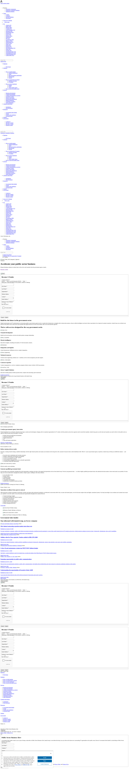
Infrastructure (11, 76)
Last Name (4, 289)
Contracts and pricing (7, 104)
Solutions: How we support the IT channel (12, 256)
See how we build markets (6, 442)
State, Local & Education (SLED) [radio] (14, 281)
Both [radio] (24, 281)
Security (10, 77)
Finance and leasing (10, 98)
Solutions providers (13, 81)
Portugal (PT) (9, 46)
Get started (3, 377)
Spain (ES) (8, 49)
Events (7, 113)
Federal (10, 85)
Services (5, 90)
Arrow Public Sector (13, 87)
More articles (3, 578)
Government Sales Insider (11, 112)
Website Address (5, 294)
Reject (44, 760)
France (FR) (8, 34)
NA (4, 24)
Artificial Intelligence (14, 533)
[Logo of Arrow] (4, 5)
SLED (10, 86)
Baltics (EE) (8, 26)
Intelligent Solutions (10, 11)
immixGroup (3, 61)
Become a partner (9, 122)
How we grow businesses (11, 84)
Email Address (5, 299)
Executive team (9, 116)
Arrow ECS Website (7, 20)
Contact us (8, 121)
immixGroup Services (5, 533)
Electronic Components (11, 9)
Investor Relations (10, 17)
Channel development (10, 94)
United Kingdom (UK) (11, 54)
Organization (5, 291)
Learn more (3, 505)
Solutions (5, 68)
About (4, 13)
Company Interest (6, 279)
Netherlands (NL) (9, 42)
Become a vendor (9, 124)
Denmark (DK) (9, 31)
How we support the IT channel (12, 79)
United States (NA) (10, 55)
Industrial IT (30, 533)
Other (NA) (8, 44)
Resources (5, 109)
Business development (10, 93)
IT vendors (11, 82)
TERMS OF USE (26, 764)
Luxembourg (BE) (10, 39)
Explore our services (5, 374)
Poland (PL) (8, 45)
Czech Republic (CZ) (10, 30)
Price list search (9, 108)
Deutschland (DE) (10, 32)
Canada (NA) (9, 28)
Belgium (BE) (9, 27)
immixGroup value (23, 533)
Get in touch (5, 118)
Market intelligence (10, 100)
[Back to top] (1, 768)
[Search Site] (1, 58)
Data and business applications (15, 75)
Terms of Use (10, 732)
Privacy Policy (4, 732)
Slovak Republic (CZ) (10, 48)
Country (4, 296)
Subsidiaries (8, 107)
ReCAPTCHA (5, 304)
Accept (44, 757)
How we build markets (11, 71)
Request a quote (9, 125)
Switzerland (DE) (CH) (11, 51)
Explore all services (5, 483)
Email (3, 750)
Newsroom (8, 18)
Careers (7, 14)
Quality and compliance (11, 115)
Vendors (5, 117)
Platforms (5, 63)
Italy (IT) (8, 38)
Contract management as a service (13, 95)
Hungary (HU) (9, 36)
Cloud (10, 74)
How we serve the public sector (12, 88)
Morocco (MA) (9, 40)
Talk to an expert (4, 580)
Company (8, 15)
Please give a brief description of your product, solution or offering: (16, 282)
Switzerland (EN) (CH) (11, 53)
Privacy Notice (18, 764)
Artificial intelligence (13, 73)
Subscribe (3, 730)
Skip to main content (5, 3)
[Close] (3, 273)
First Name (4, 286)
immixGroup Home (7, 254)
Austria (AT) (8, 25)
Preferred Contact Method (7, 301)
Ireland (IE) (8, 37)
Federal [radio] (3, 281)
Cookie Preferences (45, 764)
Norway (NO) (9, 43)
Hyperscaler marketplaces (11, 99)
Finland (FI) (8, 33)
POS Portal (8, 66)
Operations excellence (10, 101)
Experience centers (10, 96)
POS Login (7, 22)
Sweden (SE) (9, 50)
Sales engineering (9, 102)
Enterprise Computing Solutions (12, 10)
